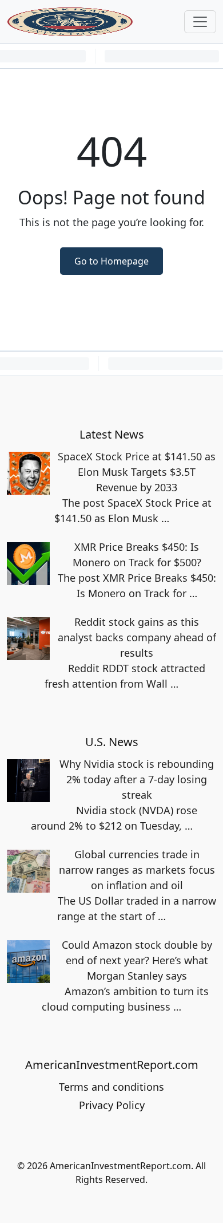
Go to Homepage (111, 261)
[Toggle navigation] (200, 21)
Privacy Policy (112, 1105)
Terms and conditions (111, 1087)
